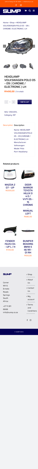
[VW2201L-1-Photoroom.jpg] (19, 46)
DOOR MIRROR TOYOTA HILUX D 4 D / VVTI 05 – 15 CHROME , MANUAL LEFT (28, 199)
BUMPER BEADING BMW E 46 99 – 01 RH (28, 246)
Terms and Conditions (31, 307)
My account (31, 298)
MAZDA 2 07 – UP (10, 186)
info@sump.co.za (28, 2)
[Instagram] (30, 320)
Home (5, 22)
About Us (30, 281)
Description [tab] (7, 125)
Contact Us (31, 290)
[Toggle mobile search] (30, 11)
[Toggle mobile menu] (34, 11)
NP (14, 115)
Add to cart (24, 102)
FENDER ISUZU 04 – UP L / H (10, 244)
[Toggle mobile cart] (26, 11)
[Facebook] (27, 320)
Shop (12, 22)
